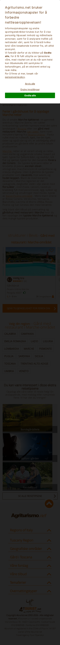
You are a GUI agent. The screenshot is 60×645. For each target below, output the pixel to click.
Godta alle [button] (30, 95)
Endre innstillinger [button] (30, 89)
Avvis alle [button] (30, 83)
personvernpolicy (15, 77)
